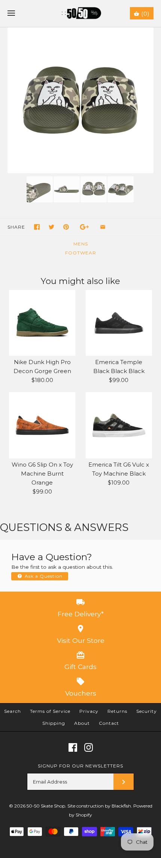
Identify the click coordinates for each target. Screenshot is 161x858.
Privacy (88, 711)
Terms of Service (50, 711)
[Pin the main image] (66, 227)
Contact (109, 723)
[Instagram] (88, 747)
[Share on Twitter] (51, 227)
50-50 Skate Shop (46, 806)
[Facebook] (73, 747)
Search (12, 711)
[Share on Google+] (84, 227)
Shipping (53, 723)
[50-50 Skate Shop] (80, 13)
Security (146, 711)
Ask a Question (43, 576)
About (82, 723)
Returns (117, 711)
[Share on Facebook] (37, 227)
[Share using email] (103, 227)
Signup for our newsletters (80, 766)
